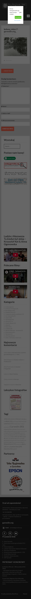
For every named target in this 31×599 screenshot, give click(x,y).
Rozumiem (18, 17)
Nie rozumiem (17, 20)
